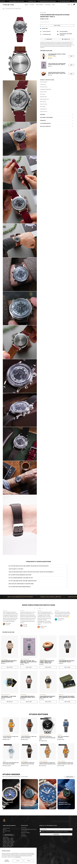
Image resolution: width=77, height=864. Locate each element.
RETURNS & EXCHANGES (46, 117)
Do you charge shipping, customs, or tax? (21, 577)
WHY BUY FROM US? (45, 126)
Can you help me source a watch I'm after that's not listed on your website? (31, 571)
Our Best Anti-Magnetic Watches (65, 803)
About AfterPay (24, 835)
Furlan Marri (4, 659)
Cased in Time (43, 659)
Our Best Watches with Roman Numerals (47, 803)
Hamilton (61, 694)
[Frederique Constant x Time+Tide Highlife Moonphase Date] (47, 725)
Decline (28, 860)
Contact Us (23, 834)
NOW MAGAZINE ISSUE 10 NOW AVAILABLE (21, 1)
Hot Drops (32, 4)
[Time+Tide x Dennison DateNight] (66, 725)
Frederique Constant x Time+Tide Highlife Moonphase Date (47, 737)
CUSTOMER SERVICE (45, 123)
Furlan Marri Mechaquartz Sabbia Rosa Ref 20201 (57, 54)
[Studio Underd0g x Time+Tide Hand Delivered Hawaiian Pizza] (47, 751)
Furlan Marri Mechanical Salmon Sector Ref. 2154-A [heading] (27, 697)
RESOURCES (24, 825)
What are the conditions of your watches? (21, 583)
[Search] (71, 5)
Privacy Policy (23, 827)
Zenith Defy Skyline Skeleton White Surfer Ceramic (11, 763)
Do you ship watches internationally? (20, 586)
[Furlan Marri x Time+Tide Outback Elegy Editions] (29, 751)
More (53, 4)
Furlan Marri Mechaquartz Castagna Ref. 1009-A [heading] (66, 661)
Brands (26, 4)
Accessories (48, 4)
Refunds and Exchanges (25, 832)
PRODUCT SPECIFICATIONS (47, 79)
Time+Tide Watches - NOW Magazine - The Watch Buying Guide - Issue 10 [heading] (28, 661)
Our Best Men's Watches (8, 803)
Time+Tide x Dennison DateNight (63, 737)
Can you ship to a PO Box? (16, 568)
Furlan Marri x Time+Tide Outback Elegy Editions (27, 763)
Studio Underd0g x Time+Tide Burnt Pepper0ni (28, 737)
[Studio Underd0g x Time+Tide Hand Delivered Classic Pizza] (66, 751)
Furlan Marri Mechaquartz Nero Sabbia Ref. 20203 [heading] (47, 697)
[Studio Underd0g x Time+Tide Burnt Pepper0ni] (29, 725)
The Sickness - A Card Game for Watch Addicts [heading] (8, 697)
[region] (38, 669)
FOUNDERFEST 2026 (70, 1)
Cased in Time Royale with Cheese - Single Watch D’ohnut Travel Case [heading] (47, 661)
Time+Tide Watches (24, 659)
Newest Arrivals (39, 4)
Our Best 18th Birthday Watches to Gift (29, 803)
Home (4, 8)
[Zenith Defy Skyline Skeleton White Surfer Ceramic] (11, 751)
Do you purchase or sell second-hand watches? (23, 580)
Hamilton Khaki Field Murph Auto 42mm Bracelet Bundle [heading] (67, 697)
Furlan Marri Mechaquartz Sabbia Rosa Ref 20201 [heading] (9, 661)
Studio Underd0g (43, 761)
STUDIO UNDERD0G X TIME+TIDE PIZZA (54, 1)
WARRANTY (43, 120)
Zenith (4, 761)
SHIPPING (42, 114)
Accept (17, 860)
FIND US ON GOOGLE (8, 834)
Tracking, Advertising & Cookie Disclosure (29, 829)
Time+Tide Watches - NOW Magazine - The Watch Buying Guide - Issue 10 (57, 64)
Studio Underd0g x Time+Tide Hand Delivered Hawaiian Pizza (47, 763)
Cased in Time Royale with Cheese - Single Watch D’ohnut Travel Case (57, 73)
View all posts (69, 776)
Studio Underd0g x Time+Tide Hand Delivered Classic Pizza (65, 763)
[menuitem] (26, 5)
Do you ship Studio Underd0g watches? (20, 574)
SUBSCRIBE (56, 834)
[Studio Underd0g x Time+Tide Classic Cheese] (11, 725)
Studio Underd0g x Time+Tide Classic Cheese (10, 737)
